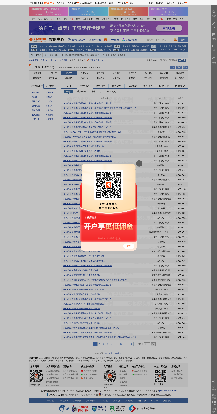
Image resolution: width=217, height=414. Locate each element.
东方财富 (60, 3)
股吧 (131, 3)
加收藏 (40, 3)
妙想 (111, 3)
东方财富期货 (100, 3)
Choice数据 (121, 3)
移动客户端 (49, 3)
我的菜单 (160, 3)
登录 (151, 3)
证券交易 (170, 3)
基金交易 (181, 3)
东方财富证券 (86, 3)
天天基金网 (72, 3)
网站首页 (33, 3)
